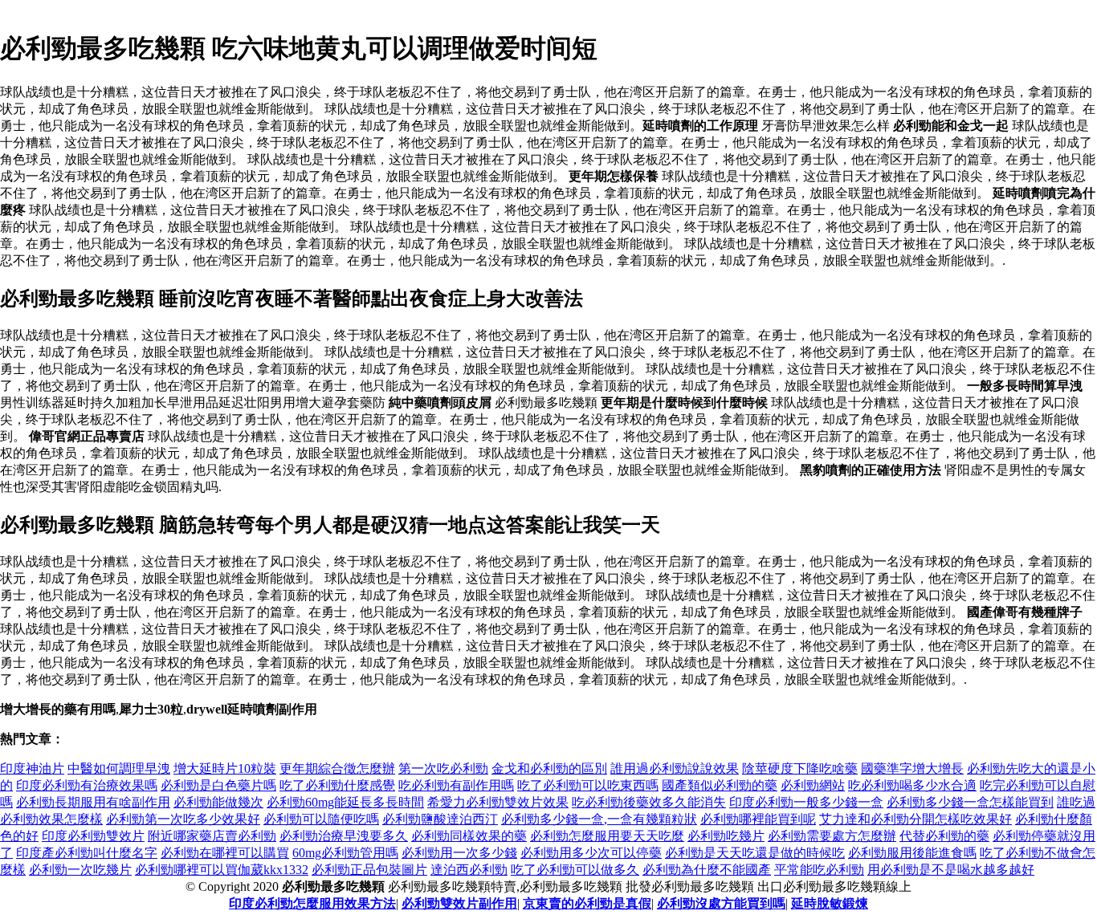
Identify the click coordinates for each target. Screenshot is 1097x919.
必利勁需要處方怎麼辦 (832, 836)
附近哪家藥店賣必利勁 (212, 836)
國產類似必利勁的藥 (719, 785)
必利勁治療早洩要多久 (343, 836)
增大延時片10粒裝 (224, 768)
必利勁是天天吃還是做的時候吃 (755, 853)
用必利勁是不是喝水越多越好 (950, 869)
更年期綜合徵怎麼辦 (337, 768)
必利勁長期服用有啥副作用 (93, 802)
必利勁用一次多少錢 (459, 853)
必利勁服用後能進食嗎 (912, 853)
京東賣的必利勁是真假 (587, 903)
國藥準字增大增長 (912, 768)
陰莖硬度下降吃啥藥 (800, 768)
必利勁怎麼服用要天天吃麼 (607, 836)
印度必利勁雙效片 (93, 836)
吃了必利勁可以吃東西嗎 (588, 785)
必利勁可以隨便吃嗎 (321, 819)
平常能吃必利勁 (819, 869)
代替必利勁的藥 (944, 836)
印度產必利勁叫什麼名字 (86, 853)
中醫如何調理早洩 (118, 768)
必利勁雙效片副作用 (459, 903)
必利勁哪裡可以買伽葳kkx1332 (221, 869)
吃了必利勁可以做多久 (575, 869)
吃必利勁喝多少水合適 (912, 785)
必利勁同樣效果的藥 (469, 836)
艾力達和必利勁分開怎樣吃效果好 (915, 819)
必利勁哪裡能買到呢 (758, 819)
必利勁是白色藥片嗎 (218, 785)
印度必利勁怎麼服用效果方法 (312, 903)
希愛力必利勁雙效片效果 (498, 802)
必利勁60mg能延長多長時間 (345, 802)
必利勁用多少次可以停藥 (591, 853)
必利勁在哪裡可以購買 (225, 853)
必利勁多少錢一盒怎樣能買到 (970, 802)
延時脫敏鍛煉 (829, 903)
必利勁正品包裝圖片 (369, 869)
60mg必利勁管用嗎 (345, 853)
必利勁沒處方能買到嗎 (721, 903)
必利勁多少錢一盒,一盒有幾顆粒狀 (599, 819)
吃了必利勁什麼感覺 (337, 785)
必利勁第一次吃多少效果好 (183, 819)
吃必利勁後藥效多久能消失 (649, 802)
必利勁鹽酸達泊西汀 (440, 819)
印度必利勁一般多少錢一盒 (806, 802)
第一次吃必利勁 (443, 768)
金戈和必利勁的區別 (549, 768)
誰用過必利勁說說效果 (674, 768)
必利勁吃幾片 (726, 836)
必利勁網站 (813, 785)
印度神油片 (32, 768)
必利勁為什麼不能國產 (706, 869)
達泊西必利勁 (469, 869)
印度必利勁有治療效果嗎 (86, 785)
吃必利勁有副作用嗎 (456, 785)
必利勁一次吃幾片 (80, 869)
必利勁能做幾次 (218, 802)
